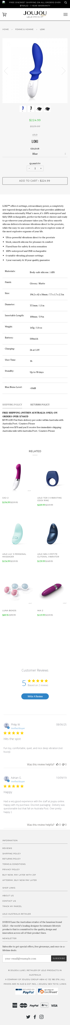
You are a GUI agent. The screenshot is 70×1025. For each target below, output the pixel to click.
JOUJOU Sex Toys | (49, 984)
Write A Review (35, 696)
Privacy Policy (11, 869)
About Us (8, 895)
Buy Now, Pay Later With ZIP (19, 875)
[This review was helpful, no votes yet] (57, 764)
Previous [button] (8, 71)
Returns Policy (11, 859)
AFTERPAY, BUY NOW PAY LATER (19, 880)
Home (5, 29)
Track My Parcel (12, 906)
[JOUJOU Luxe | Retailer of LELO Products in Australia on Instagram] (41, 1018)
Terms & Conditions (14, 864)
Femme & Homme (24, 29)
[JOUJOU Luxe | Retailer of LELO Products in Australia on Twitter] (28, 1018)
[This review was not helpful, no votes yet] (63, 764)
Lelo (35, 135)
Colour (35, 149)
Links (63, 984)
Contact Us (9, 901)
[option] (35, 70)
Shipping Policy (11, 853)
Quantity (35, 163)
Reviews (7, 848)
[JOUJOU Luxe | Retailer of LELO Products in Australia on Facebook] (35, 1018)
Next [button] (62, 71)
